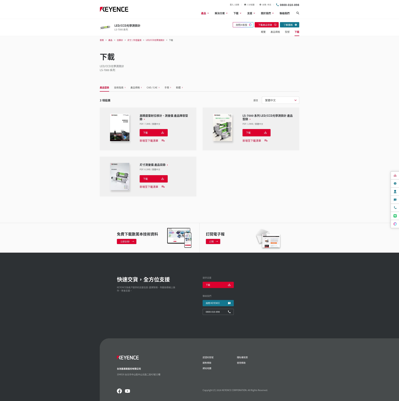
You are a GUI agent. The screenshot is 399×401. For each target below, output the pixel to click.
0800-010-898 (289, 5)
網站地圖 (207, 368)
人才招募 (251, 4)
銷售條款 (207, 362)
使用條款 (241, 362)
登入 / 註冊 (234, 4)
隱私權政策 (242, 357)
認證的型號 (208, 357)
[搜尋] (297, 13)
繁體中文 (270, 100)
